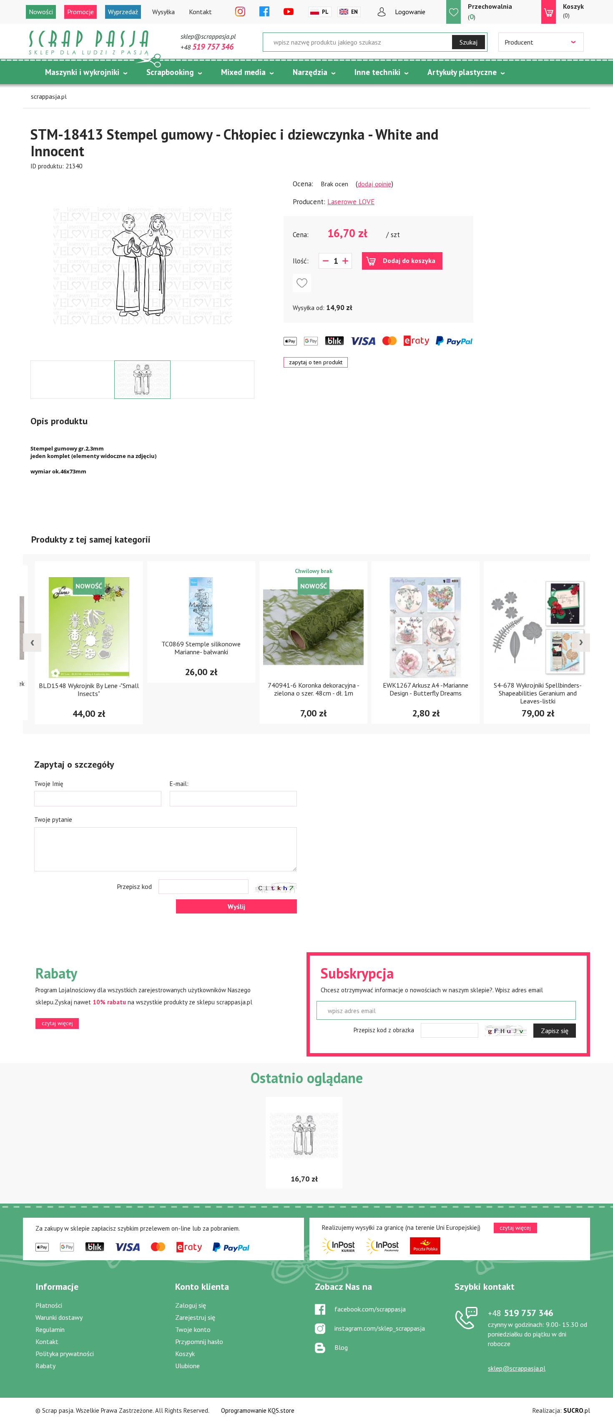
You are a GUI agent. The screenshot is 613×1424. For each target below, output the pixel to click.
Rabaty (45, 1365)
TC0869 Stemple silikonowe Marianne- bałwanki (194, 648)
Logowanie (410, 12)
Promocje (80, 12)
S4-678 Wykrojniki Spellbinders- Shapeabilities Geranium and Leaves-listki (531, 693)
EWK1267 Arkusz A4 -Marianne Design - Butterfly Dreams (419, 689)
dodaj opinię (374, 184)
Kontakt (200, 12)
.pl (576, 1410)
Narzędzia (310, 72)
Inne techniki (377, 72)
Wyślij (236, 906)
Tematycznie (68, 93)
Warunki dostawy (59, 1317)
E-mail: (179, 784)
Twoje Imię (48, 784)
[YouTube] (289, 12)
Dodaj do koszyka (409, 260)
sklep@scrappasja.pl (208, 36)
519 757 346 (520, 1313)
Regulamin (50, 1329)
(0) (573, 10)
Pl (325, 11)
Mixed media (243, 72)
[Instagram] (240, 12)
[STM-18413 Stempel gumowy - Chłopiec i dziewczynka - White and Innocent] (142, 265)
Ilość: (301, 260)
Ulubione (187, 1365)
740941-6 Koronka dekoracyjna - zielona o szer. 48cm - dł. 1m (307, 689)
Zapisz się (554, 1030)
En (354, 11)
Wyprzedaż (123, 12)
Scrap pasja (89, 42)
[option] (142, 265)
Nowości (41, 12)
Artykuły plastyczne (462, 72)
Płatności (48, 1305)
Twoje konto (193, 1329)
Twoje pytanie (53, 819)
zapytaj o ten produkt (315, 362)
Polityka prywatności (64, 1353)
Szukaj (468, 42)
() (490, 11)
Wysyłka (163, 12)
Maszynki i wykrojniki (82, 72)
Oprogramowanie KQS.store (257, 1410)
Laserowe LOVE (350, 201)
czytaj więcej (57, 1023)
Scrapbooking (170, 72)
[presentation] (32, 642)
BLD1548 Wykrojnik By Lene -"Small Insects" (82, 689)
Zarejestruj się (195, 1317)
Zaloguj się (190, 1305)
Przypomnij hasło (199, 1341)
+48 (207, 47)
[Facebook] (264, 12)
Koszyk (185, 1353)
